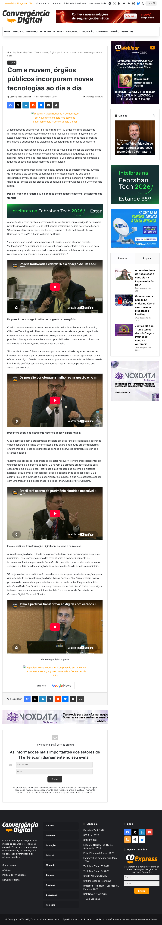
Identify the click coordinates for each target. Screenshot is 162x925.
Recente (123, 258)
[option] (135, 137)
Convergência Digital (19, 97)
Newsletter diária (97, 3)
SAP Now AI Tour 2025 (95, 894)
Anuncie (57, 3)
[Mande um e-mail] (30, 97)
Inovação (88, 31)
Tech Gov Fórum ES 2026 (96, 866)
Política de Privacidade (75, 3)
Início (12, 52)
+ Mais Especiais (91, 899)
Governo (31, 31)
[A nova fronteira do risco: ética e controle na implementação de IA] (124, 274)
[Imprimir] (56, 105)
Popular (147, 258)
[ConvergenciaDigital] (26, 17)
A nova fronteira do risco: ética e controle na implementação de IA (145, 277)
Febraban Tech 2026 (94, 830)
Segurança (73, 31)
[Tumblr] (50, 699)
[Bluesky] (138, 3)
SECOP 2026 (90, 840)
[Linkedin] (25, 105)
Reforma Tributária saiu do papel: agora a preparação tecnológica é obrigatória (135, 147)
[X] (18, 105)
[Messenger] (41, 105)
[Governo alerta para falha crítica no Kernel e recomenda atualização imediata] (124, 300)
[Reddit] (33, 105)
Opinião (114, 31)
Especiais (127, 31)
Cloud (30, 52)
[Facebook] (10, 105)
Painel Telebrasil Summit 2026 (98, 853)
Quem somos (42, 3)
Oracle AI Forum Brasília (95, 876)
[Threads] (133, 3)
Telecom (45, 31)
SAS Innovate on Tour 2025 (97, 881)
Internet (58, 31)
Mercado (18, 31)
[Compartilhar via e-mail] (48, 105)
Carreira (102, 31)
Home (7, 31)
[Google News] (62, 685)
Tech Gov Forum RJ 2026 (96, 871)
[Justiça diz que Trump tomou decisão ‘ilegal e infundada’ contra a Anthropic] (124, 330)
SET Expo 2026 (91, 835)
